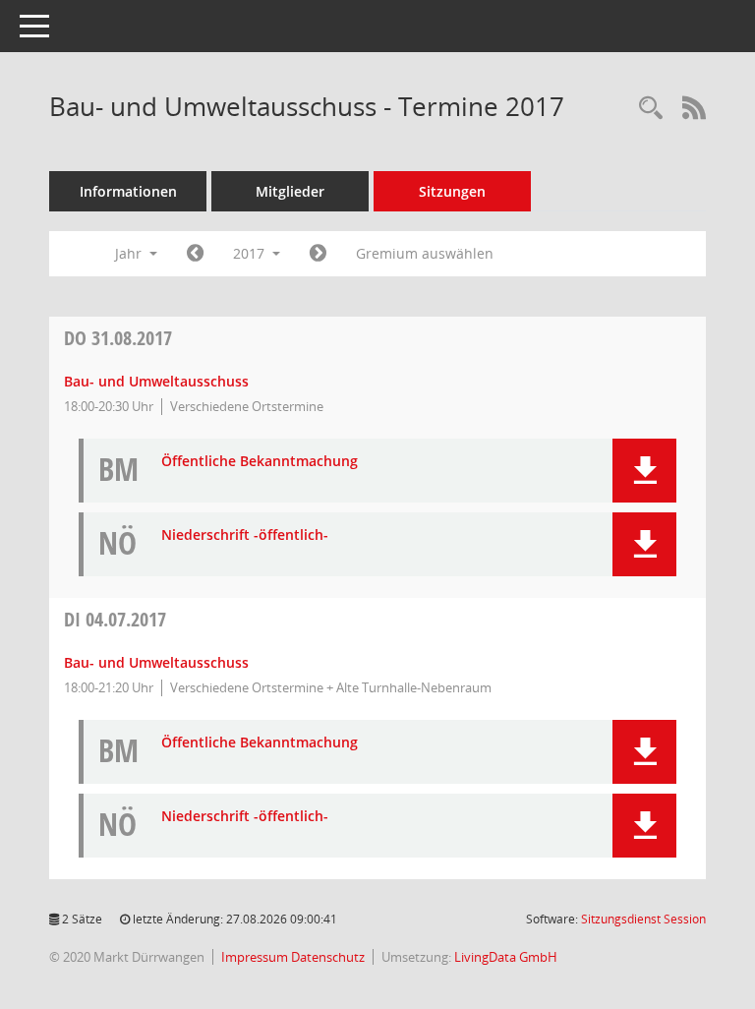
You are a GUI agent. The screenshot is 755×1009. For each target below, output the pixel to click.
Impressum (256, 957)
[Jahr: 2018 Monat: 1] (318, 253)
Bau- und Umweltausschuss (156, 381)
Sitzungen (452, 191)
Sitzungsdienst (643, 919)
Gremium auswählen (425, 253)
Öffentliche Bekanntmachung (259, 461)
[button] (644, 471)
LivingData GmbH (505, 957)
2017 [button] (250, 253)
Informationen (128, 191)
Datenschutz (328, 957)
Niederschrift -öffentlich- (244, 535)
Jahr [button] (130, 253)
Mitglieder (290, 191)
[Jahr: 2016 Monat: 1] (195, 253)
